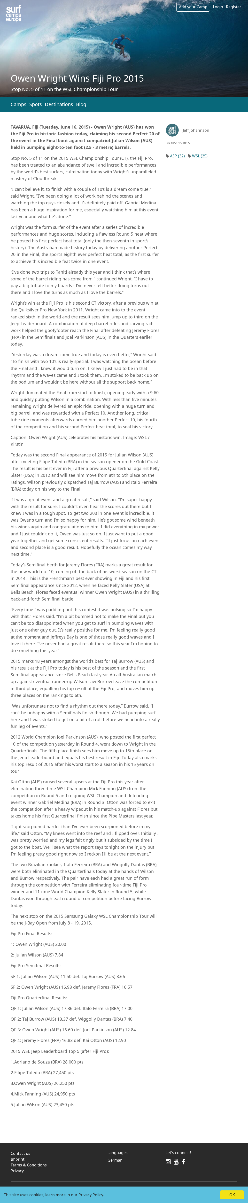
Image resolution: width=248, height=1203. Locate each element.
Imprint (17, 1159)
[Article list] (13, 14)
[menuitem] (134, 1160)
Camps (18, 104)
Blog (81, 104)
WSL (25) (200, 156)
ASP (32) (177, 156)
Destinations (59, 104)
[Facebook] (183, 1161)
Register (233, 6)
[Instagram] (168, 1161)
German (115, 1160)
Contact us (20, 1153)
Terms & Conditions (29, 1165)
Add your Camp (193, 6)
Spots (35, 104)
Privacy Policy (90, 1194)
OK (232, 1194)
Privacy (17, 1170)
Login (218, 6)
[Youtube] (176, 1161)
